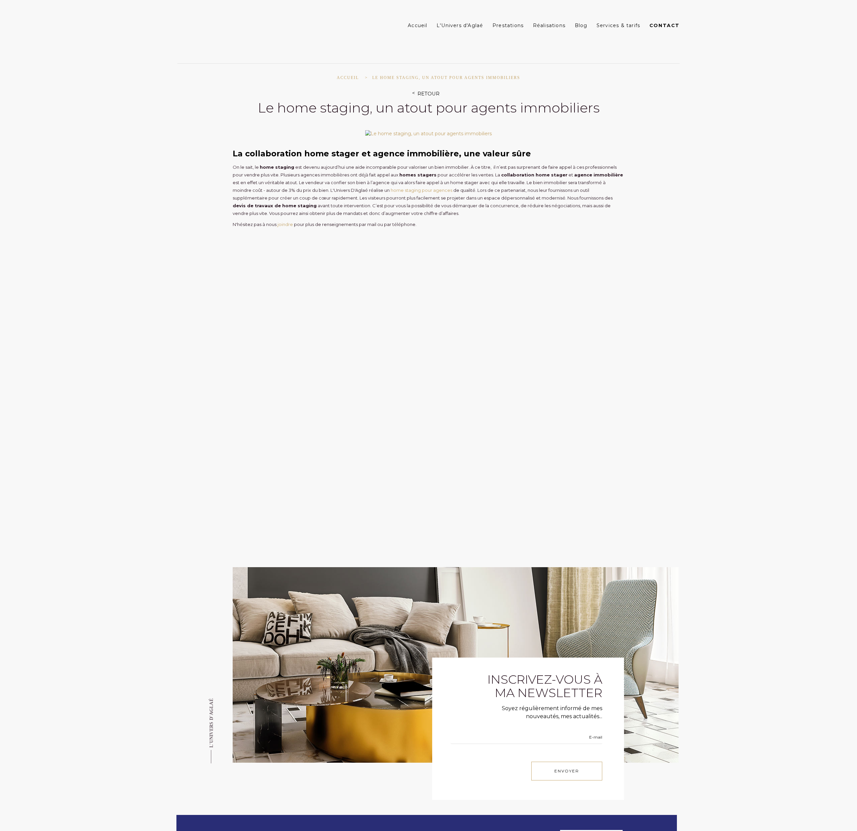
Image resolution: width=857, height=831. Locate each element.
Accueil (417, 25)
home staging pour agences (421, 190)
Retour (428, 94)
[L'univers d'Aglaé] (220, 29)
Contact (664, 25)
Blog (581, 25)
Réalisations (549, 25)
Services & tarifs (618, 25)
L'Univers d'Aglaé (460, 25)
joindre (285, 224)
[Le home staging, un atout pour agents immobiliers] (428, 133)
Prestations (508, 25)
